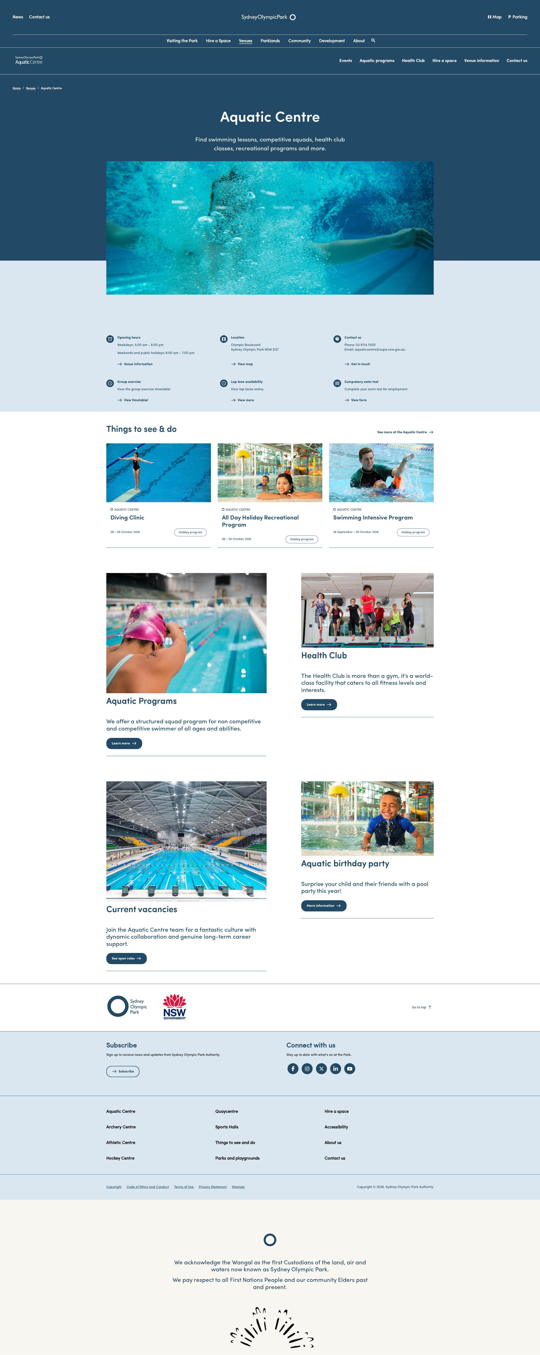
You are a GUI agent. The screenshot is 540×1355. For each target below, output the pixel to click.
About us (333, 1143)
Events (345, 61)
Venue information (481, 61)
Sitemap (238, 1187)
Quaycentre (226, 1112)
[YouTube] (349, 1068)
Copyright (114, 1187)
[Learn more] (186, 633)
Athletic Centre (120, 1143)
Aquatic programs (377, 61)
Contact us (39, 17)
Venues (31, 88)
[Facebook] (293, 1068)
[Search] (373, 40)
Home (17, 88)
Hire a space (444, 61)
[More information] (367, 818)
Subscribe (126, 1071)
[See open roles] (186, 841)
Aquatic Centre (120, 1112)
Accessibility (336, 1127)
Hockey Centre (120, 1158)
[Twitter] (321, 1068)
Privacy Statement (213, 1187)
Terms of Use (184, 1187)
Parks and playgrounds (237, 1158)
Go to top (422, 1007)
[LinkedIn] (335, 1068)
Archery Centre (121, 1127)
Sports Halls (226, 1127)
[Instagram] (307, 1068)
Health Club (413, 61)
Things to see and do (235, 1143)
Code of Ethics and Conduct (148, 1187)
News (18, 17)
